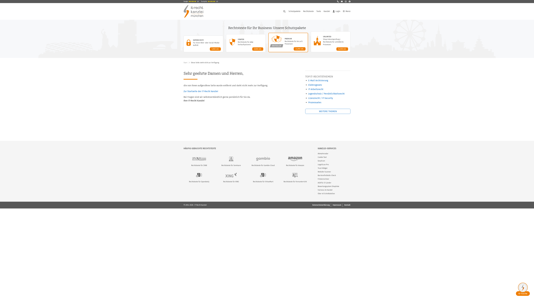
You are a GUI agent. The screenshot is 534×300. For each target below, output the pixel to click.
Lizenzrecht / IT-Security (320, 98)
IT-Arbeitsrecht (315, 89)
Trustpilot (209, 1)
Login (338, 11)
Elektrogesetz (315, 85)
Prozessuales (314, 102)
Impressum (337, 205)
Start (185, 63)
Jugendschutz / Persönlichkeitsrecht (326, 93)
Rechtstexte (308, 11)
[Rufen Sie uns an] (338, 1)
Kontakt (347, 205)
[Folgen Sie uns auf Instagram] (346, 1)
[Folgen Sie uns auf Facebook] (349, 1)
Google (191, 1)
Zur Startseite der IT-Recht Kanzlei (201, 91)
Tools (318, 11)
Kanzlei (327, 11)
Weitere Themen (328, 111)
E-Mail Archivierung (318, 80)
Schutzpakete (295, 11)
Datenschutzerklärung (321, 205)
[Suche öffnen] (284, 11)
